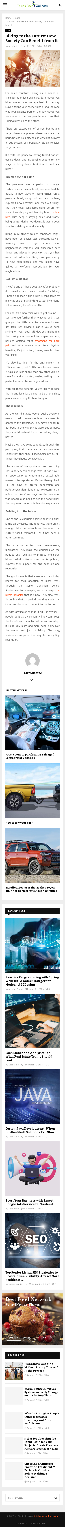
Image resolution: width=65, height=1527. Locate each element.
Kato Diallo (14, 1064)
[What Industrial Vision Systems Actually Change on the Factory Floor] (14, 1396)
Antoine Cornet (15, 989)
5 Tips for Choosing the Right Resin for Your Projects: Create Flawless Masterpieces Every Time (41, 1443)
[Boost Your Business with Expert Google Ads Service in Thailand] (32, 1168)
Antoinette (13, 46)
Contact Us (21, 1523)
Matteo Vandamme (17, 1284)
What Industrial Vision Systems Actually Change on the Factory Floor (41, 1392)
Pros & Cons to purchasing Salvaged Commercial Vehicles (29, 756)
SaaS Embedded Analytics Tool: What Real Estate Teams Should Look (28, 1056)
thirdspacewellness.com (46, 1516)
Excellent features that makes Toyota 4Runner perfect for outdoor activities (31, 889)
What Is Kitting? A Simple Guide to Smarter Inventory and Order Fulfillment (41, 1418)
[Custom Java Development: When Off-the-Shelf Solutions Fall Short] (32, 1096)
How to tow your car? (19, 822)
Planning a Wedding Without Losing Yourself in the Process (41, 1367)
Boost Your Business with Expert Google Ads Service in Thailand (29, 1202)
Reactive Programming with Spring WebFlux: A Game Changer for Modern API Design (32, 981)
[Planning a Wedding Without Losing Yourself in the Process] (14, 1371)
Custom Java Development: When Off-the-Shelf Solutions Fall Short (30, 1130)
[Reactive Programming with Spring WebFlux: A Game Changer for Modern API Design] (32, 945)
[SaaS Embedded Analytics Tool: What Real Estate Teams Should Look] (32, 1021)
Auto (8, 31)
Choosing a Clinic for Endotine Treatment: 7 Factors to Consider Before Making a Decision (39, 1470)
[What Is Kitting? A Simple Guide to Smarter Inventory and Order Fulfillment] (14, 1420)
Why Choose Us (38, 1523)
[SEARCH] (56, 1497)
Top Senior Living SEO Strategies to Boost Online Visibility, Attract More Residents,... (32, 1276)
